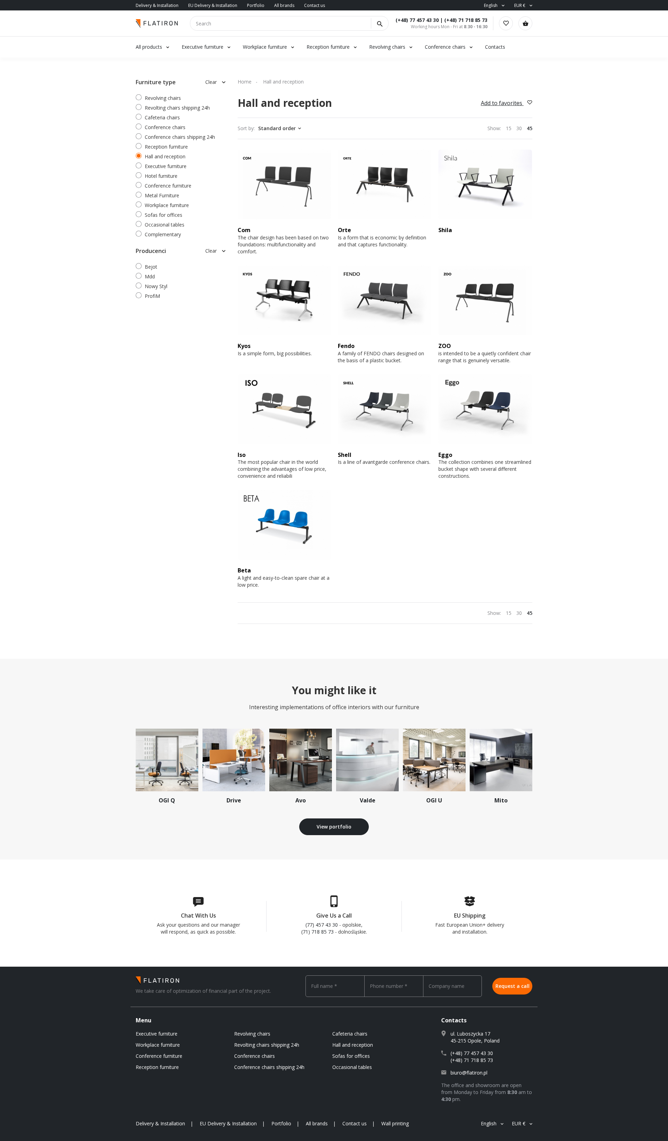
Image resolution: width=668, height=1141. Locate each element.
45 (529, 128)
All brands (284, 5)
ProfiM (152, 296)
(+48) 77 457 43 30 (417, 20)
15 (508, 128)
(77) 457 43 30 (321, 924)
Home (245, 81)
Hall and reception (165, 156)
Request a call (512, 986)
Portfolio (255, 5)
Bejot (151, 266)
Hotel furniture (161, 176)
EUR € (519, 5)
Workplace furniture (265, 46)
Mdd (150, 276)
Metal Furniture (162, 195)
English (491, 5)
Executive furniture (202, 46)
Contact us (314, 5)
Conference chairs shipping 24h (180, 137)
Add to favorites (502, 103)
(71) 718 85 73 (317, 931)
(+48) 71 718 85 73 (465, 20)
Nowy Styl (156, 286)
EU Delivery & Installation (212, 5)
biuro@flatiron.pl (469, 1072)
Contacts (495, 46)
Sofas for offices (163, 215)
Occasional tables (164, 224)
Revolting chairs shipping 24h (177, 107)
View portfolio (334, 826)
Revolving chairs (387, 46)
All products (149, 46)
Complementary (163, 234)
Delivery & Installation (157, 5)
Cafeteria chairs (162, 117)
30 (519, 128)
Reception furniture (329, 46)
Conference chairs (445, 46)
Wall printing (395, 1123)
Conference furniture (168, 185)
